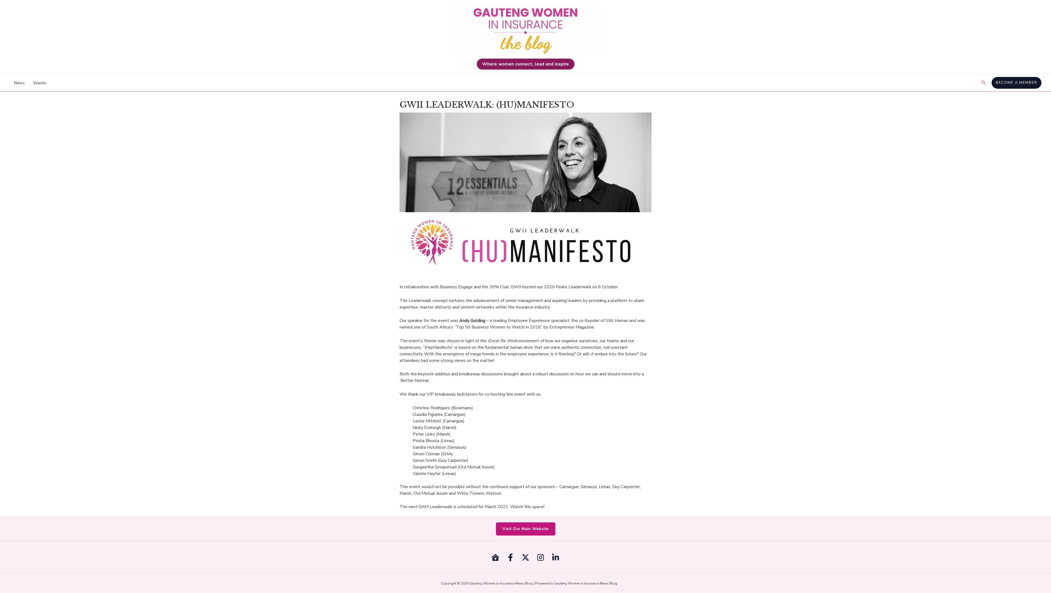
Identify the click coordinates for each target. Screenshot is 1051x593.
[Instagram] (540, 557)
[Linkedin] (555, 557)
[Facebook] (510, 557)
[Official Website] (495, 557)
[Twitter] (525, 557)
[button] (983, 83)
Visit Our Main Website (526, 528)
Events (39, 82)
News (19, 82)
